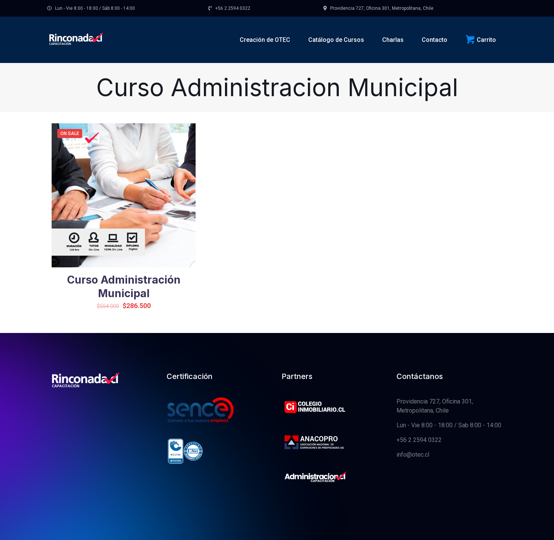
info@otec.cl (412, 454)
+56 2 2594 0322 (419, 439)
